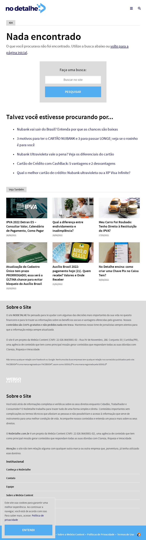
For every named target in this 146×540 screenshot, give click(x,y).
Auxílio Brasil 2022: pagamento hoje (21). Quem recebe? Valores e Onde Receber (72, 273)
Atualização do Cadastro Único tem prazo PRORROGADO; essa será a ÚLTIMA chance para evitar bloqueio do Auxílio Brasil (24, 275)
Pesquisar (73, 92)
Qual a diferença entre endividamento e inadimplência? (68, 226)
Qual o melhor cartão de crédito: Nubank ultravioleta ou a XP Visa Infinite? (73, 172)
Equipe (10, 486)
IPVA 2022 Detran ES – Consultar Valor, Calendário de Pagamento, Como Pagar (25, 226)
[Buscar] (139, 8)
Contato (10, 478)
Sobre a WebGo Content (19, 495)
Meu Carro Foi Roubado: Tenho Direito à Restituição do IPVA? (118, 226)
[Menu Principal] (131, 8)
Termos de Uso (125, 534)
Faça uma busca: (73, 69)
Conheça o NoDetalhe (18, 469)
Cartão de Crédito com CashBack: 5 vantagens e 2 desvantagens (66, 163)
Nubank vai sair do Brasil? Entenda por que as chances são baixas (67, 129)
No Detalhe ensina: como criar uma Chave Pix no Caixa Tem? (119, 271)
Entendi (28, 530)
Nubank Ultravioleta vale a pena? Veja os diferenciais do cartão (65, 154)
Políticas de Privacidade (100, 534)
